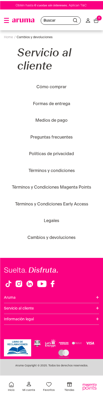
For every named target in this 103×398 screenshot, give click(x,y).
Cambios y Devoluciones (35, 37)
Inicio (11, 390)
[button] (6, 20)
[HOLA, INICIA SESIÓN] (29, 387)
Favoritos (49, 390)
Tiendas (69, 390)
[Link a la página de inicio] (10, 37)
